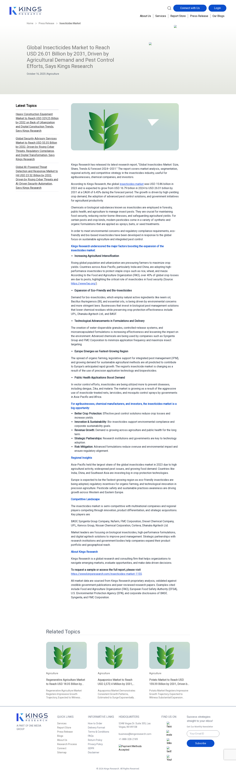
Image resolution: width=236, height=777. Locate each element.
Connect (61, 748)
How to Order (95, 723)
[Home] (25, 11)
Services (160, 16)
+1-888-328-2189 (128, 739)
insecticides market (132, 184)
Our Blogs (218, 16)
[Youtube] (169, 758)
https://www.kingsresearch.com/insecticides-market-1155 (106, 573)
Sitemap (62, 752)
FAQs (91, 735)
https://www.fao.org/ (83, 283)
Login (217, 8)
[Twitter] (169, 750)
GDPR (91, 748)
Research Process (67, 744)
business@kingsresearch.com (135, 734)
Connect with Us (190, 8)
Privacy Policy (95, 744)
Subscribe (200, 743)
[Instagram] (169, 733)
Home (30, 23)
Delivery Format (96, 727)
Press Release (199, 16)
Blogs (60, 735)
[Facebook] (169, 725)
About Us (145, 16)
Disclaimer (93, 752)
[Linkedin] (169, 741)
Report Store (178, 16)
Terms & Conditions (98, 731)
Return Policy (95, 740)
